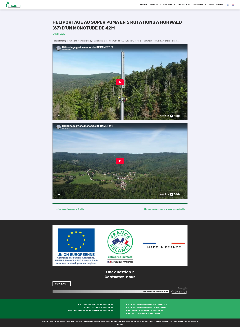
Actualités (197, 5)
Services (154, 5)
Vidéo (211, 5)
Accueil (143, 5)
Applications (184, 5)
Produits (167, 5)
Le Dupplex (54, 321)
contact (61, 283)
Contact (220, 5)
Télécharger (108, 304)
